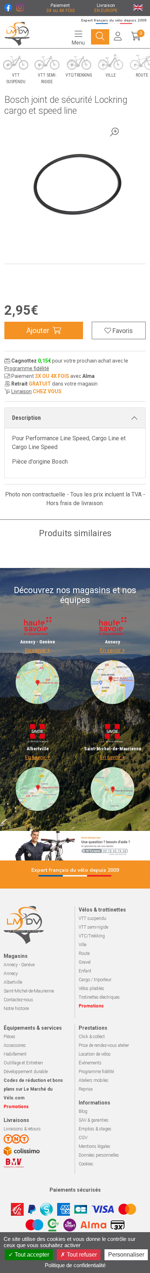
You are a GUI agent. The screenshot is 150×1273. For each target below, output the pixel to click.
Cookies (86, 1163)
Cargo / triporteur (95, 979)
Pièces (9, 1036)
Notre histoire (16, 1008)
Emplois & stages (95, 1128)
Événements (90, 1062)
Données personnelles (99, 1155)
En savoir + (37, 650)
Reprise (85, 1089)
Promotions (91, 1006)
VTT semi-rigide (93, 927)
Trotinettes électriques (99, 997)
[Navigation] (100, 37)
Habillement (15, 1054)
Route (84, 953)
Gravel (85, 962)
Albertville (13, 982)
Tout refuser (81, 1254)
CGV (83, 1137)
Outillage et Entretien (23, 1062)
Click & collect (92, 1036)
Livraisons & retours (22, 1128)
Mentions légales (94, 1146)
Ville (82, 944)
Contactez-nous (18, 999)
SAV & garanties (93, 1120)
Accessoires (15, 1045)
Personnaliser (126, 1254)
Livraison (21, 391)
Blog (83, 1111)
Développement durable (26, 1071)
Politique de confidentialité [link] (75, 1265)
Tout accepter (31, 1254)
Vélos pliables (91, 988)
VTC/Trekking (92, 936)
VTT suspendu (92, 918)
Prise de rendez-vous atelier (104, 1045)
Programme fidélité (26, 368)
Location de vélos (95, 1054)
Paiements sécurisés (75, 1190)
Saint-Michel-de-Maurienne (29, 991)
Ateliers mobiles (93, 1080)
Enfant (85, 971)
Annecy (11, 973)
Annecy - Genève (19, 964)
